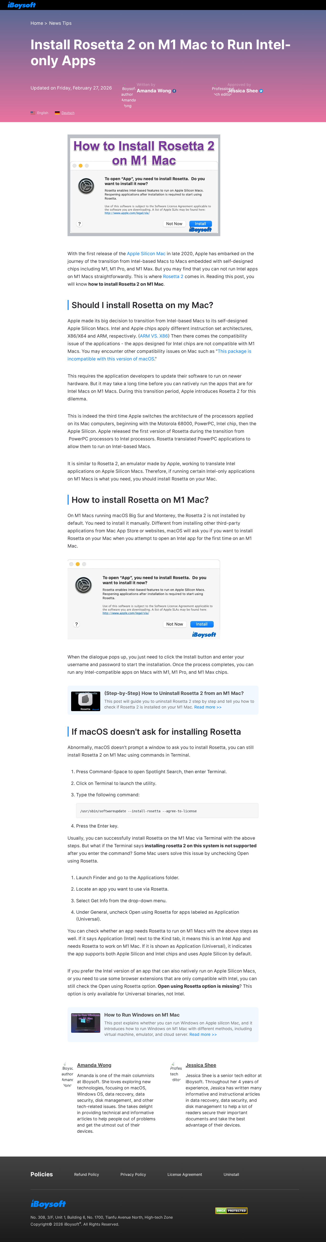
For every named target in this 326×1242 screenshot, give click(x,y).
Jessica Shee (242, 91)
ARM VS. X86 (154, 336)
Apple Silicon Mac (146, 253)
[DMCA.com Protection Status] (231, 1206)
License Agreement (185, 1174)
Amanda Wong (154, 91)
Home (37, 23)
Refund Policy (86, 1174)
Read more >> (208, 707)
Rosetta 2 (173, 276)
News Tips (60, 23)
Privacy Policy (133, 1174)
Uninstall (231, 1174)
